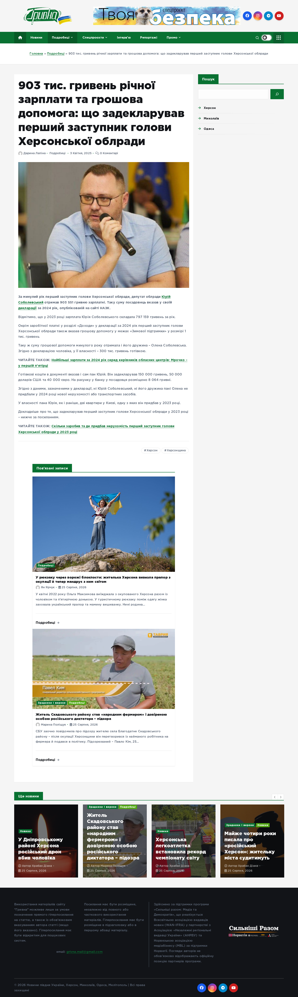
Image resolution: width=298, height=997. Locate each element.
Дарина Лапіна (35, 153)
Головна (36, 53)
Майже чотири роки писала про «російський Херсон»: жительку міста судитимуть (181, 845)
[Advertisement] (241, 168)
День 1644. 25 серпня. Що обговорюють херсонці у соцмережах (242, 845)
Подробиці (61, 37)
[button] (275, 797)
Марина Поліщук (53, 725)
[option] (46, 841)
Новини (36, 37)
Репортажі (148, 37)
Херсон (152, 450)
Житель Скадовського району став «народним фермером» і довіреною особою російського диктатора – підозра (101, 716)
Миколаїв (211, 118)
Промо (172, 37)
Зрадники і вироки (52, 702)
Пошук (208, 79)
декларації (27, 308)
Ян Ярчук (48, 587)
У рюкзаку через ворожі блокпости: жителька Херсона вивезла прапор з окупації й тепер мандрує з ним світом (103, 579)
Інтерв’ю (124, 37)
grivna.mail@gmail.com (84, 952)
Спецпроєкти (93, 37)
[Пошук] (277, 94)
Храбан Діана (111, 866)
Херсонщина (176, 450)
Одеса (209, 128)
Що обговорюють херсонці (246, 825)
